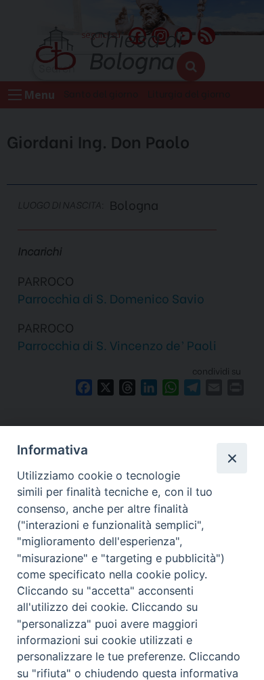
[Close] (231, 458)
